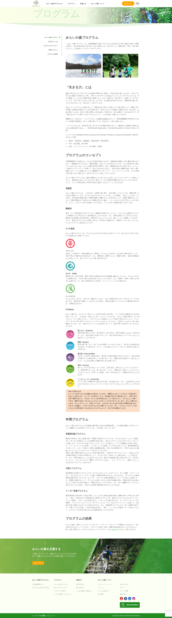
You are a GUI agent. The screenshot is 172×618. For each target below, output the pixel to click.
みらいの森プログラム (51, 37)
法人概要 (101, 594)
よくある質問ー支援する (83, 591)
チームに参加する (103, 591)
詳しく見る (38, 563)
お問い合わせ (124, 584)
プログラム (71, 3)
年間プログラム (53, 50)
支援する (83, 3)
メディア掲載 (124, 591)
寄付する (128, 3)
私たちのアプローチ (60, 587)
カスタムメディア (50, 615)
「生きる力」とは (52, 41)
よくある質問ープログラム (62, 594)
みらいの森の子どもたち (54, 3)
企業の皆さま (80, 584)
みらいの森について (97, 3)
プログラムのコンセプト (50, 46)
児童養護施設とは (37, 584)
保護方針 (122, 594)
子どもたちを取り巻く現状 (40, 587)
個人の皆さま (80, 587)
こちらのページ (115, 529)
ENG (137, 3)
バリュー (101, 587)
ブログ (122, 587)
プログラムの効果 (52, 54)
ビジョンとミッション (105, 584)
